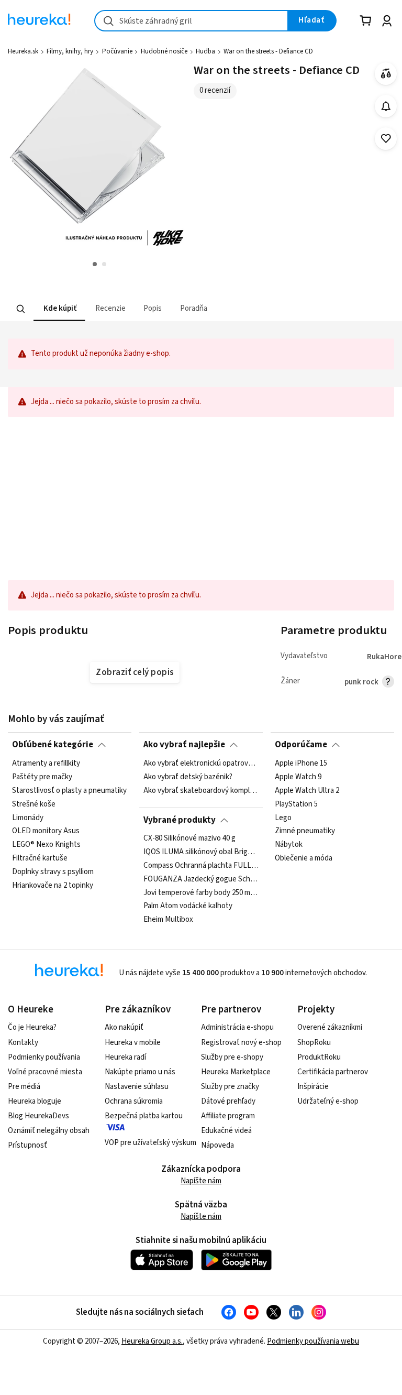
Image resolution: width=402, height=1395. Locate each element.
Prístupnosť (27, 1145)
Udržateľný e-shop (328, 1101)
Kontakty (23, 1042)
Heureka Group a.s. (152, 1341)
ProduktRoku (319, 1057)
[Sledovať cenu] (386, 106)
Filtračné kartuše (40, 858)
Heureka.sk (23, 51)
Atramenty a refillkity (46, 763)
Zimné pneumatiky (305, 831)
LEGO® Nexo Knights (46, 845)
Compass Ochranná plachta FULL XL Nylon (201, 865)
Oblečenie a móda (303, 858)
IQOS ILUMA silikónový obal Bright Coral (201, 852)
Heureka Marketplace (236, 1071)
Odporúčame (301, 744)
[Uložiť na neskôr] (386, 138)
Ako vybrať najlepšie (184, 744)
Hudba (205, 51)
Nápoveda (217, 1145)
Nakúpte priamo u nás (140, 1071)
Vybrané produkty (179, 820)
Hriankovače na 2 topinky (52, 885)
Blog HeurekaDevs (38, 1115)
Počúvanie (117, 51)
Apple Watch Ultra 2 (307, 790)
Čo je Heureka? (32, 1027)
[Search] (21, 309)
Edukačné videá (226, 1130)
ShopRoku (314, 1042)
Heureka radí (125, 1057)
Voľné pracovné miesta (45, 1071)
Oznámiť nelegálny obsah (49, 1130)
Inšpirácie (313, 1086)
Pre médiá (24, 1086)
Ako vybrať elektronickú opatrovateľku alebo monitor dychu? (201, 763)
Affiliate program (228, 1115)
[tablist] (136, 309)
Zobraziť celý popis (134, 672)
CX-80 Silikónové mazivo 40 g (189, 838)
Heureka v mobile (133, 1042)
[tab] (59, 309)
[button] (59, 309)
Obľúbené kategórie (52, 744)
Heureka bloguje (34, 1101)
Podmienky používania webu (313, 1341)
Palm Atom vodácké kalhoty (187, 906)
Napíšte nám (201, 1180)
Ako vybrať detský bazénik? (187, 776)
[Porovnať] (386, 73)
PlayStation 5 (296, 804)
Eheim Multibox (168, 920)
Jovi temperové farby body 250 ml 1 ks (201, 893)
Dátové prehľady (228, 1101)
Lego (283, 817)
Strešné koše (33, 804)
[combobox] (191, 20)
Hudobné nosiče (164, 51)
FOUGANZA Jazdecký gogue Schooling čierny (201, 879)
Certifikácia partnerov (332, 1071)
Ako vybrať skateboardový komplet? (201, 790)
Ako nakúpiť (124, 1027)
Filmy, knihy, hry (70, 51)
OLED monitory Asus (46, 831)
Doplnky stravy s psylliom (53, 872)
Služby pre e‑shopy (232, 1057)
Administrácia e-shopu (237, 1027)
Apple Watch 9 (298, 776)
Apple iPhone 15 (301, 763)
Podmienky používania (44, 1057)
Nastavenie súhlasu (137, 1086)
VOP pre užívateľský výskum (150, 1142)
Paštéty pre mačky (42, 776)
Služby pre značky (230, 1086)
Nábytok (289, 845)
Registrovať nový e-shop (241, 1042)
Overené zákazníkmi (329, 1027)
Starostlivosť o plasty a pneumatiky (69, 790)
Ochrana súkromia (134, 1101)
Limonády (27, 817)
